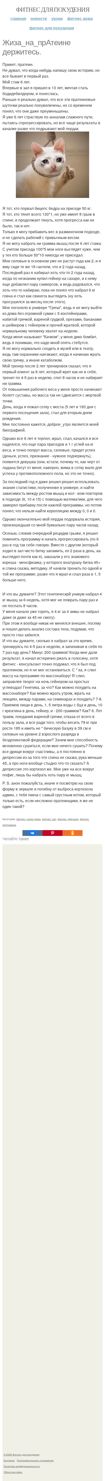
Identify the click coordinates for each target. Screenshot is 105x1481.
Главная (18, 18)
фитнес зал (49, 819)
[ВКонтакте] (32, 833)
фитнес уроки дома (28, 819)
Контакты (9, 1460)
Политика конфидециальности (22, 1466)
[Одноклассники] (73, 833)
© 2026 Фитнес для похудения (21, 1454)
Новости (39, 18)
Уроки (57, 18)
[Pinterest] (52, 833)
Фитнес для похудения (52, 9)
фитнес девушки (68, 819)
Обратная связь (13, 1472)
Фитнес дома (80, 18)
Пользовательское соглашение (35, 1460)
